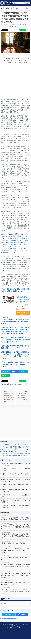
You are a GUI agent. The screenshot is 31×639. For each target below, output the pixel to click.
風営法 (15, 447)
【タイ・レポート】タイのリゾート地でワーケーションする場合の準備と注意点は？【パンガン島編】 (15, 590)
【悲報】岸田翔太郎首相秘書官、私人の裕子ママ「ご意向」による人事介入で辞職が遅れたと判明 (15, 535)
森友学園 (3, 451)
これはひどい (18, 451)
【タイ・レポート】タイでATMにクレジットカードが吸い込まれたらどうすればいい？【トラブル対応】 (15, 574)
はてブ (24, 371)
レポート (3, 455)
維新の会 (24, 453)
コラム (26, 444)
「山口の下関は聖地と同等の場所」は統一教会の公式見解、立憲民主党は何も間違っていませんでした (15, 565)
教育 (16, 26)
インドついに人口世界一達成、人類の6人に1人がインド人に (15, 557)
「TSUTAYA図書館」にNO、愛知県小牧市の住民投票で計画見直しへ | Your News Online (15, 364)
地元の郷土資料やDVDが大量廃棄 (11, 242)
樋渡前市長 (13, 248)
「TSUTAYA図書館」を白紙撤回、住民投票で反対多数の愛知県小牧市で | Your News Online (15, 321)
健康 (11, 451)
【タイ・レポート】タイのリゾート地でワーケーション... (16, 475)
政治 (2, 8)
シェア (15, 371)
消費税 (20, 455)
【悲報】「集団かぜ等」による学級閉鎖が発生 (15, 542)
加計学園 (8, 455)
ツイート (6, 371)
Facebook (22, 614)
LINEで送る (6, 375)
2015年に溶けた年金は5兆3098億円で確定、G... (15, 485)
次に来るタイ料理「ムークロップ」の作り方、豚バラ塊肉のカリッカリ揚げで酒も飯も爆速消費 (15, 526)
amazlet (25, 301)
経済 (7, 8)
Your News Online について (9, 624)
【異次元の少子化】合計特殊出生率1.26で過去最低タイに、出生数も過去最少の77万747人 (15, 518)
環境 (17, 8)
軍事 (28, 453)
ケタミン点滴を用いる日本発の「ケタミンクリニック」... (16, 464)
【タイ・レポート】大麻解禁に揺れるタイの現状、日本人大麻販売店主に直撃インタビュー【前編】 (15, 549)
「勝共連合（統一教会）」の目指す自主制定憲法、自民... (16, 506)
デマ (6, 453)
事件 (27, 8)
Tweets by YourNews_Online (9, 618)
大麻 (21, 444)
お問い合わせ (16, 626)
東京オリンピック (13, 444)
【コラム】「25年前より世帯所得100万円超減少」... (16, 501)
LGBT (8, 451)
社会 (22, 8)
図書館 (12, 26)
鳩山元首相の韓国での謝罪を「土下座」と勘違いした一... (16, 480)
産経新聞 (14, 455)
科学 (15, 449)
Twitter (24, 455)
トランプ (10, 453)
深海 (17, 24)
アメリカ (11, 449)
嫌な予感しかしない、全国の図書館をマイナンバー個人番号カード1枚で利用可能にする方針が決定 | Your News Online (15, 340)
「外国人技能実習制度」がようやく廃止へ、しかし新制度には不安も (15, 582)
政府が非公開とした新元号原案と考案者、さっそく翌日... (16, 490)
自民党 (19, 453)
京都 (15, 453)
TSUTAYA (5, 26)
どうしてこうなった (24, 449)
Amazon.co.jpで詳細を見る (23, 313)
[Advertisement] (15, 80)
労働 (12, 8)
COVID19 (3, 445)
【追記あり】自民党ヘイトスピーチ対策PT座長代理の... (16, 469)
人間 (7, 447)
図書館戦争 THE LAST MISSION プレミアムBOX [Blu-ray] (22, 297)
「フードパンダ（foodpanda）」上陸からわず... (16, 496)
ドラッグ (5, 449)
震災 (19, 447)
